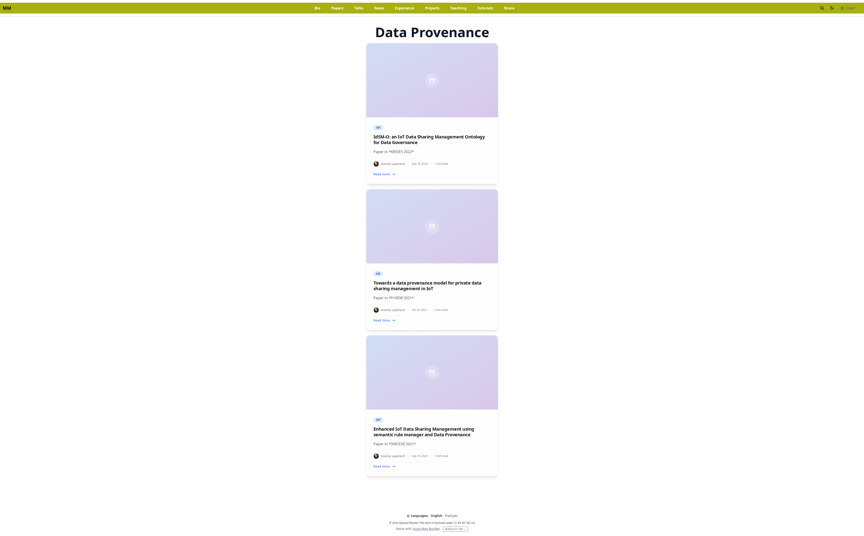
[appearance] (832, 8)
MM (7, 8)
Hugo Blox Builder (426, 529)
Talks (358, 8)
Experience (404, 8)
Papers (337, 8)
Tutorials (485, 8)
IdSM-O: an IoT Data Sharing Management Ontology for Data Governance (429, 139)
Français (451, 515)
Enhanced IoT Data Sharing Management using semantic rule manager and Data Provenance (424, 432)
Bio (317, 8)
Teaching (458, 8)
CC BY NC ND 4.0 (464, 523)
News (379, 8)
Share (509, 8)
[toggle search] (822, 8)
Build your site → (455, 529)
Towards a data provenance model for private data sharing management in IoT (428, 286)
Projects (432, 8)
